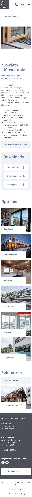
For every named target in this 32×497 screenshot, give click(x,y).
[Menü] (29, 4)
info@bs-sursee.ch (8, 429)
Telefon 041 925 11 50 (9, 426)
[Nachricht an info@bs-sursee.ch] (23, 4)
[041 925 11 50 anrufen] (16, 4)
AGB (21, 489)
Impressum (13, 489)
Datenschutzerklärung (16, 493)
